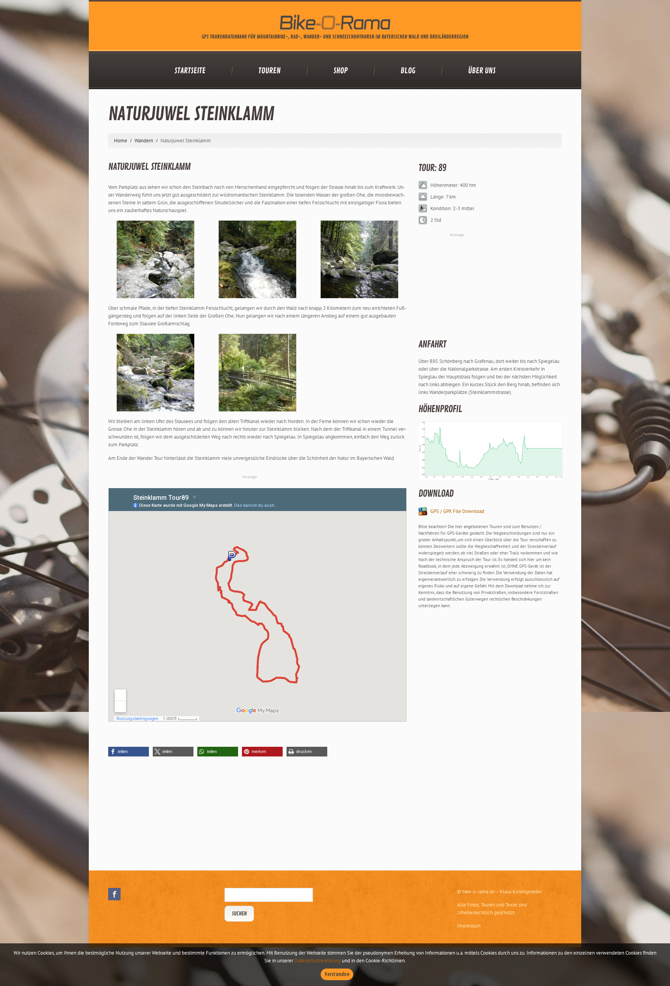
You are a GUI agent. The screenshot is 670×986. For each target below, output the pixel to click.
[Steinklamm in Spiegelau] (155, 372)
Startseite (189, 71)
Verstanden (337, 974)
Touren (269, 71)
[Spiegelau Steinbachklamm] (257, 259)
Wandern (144, 140)
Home (120, 140)
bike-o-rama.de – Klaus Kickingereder (502, 891)
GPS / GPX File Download (457, 511)
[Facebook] (114, 894)
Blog (408, 71)
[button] (128, 751)
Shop (340, 71)
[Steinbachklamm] (257, 372)
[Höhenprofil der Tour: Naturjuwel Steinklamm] (490, 451)
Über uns (482, 71)
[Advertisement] (476, 733)
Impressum (469, 925)
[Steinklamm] (155, 259)
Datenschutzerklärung (317, 960)
